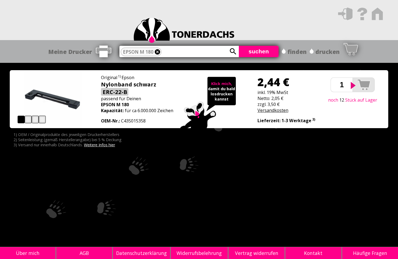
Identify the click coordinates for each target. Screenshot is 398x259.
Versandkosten (272, 110)
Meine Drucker (70, 52)
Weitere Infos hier (99, 144)
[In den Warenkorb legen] (363, 84)
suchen (259, 51)
